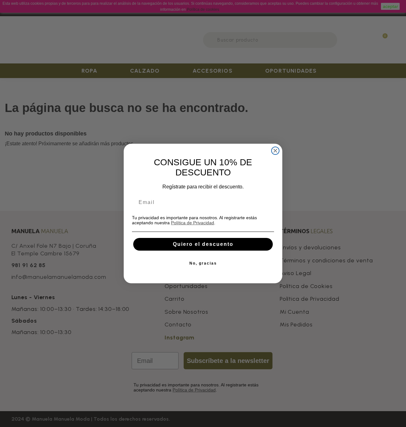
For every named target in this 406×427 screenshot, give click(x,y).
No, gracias (203, 263)
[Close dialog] (275, 150)
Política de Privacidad (192, 222)
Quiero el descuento (203, 244)
